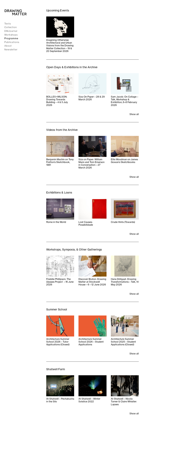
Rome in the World (56, 222)
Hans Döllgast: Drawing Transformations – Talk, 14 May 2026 (125, 282)
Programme (11, 38)
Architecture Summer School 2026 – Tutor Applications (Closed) (58, 342)
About (8, 45)
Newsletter (10, 49)
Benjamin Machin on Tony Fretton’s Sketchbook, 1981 (60, 162)
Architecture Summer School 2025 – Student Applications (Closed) (123, 342)
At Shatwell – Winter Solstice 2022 (89, 400)
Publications (11, 42)
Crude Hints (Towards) (123, 222)
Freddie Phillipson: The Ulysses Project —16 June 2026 (60, 282)
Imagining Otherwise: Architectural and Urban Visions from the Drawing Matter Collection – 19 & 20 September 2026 (60, 46)
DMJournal (10, 31)
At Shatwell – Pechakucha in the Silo (60, 400)
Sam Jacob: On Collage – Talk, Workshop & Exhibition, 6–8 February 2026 (124, 101)
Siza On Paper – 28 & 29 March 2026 (91, 98)
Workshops (11, 34)
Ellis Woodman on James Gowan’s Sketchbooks (124, 161)
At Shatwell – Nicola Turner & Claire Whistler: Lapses (124, 401)
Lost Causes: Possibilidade (85, 223)
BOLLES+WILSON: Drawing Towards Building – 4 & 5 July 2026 (57, 101)
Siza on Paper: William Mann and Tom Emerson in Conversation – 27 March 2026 (91, 163)
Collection (10, 27)
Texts (7, 23)
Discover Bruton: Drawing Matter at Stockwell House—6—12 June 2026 (92, 282)
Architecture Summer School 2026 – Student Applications (91, 342)
